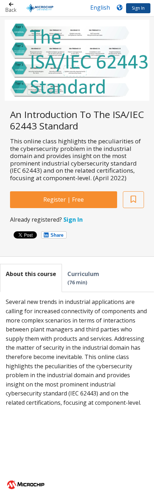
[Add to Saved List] (133, 199)
